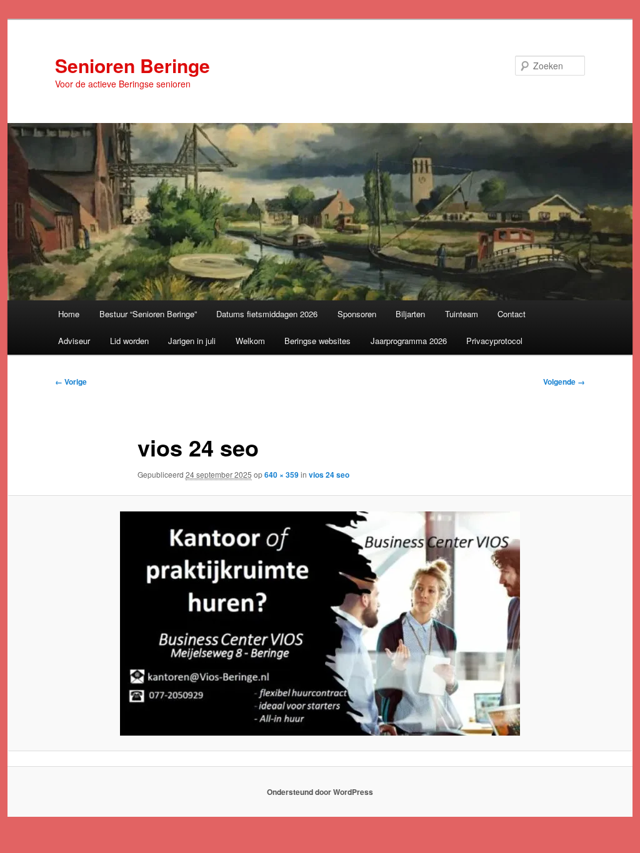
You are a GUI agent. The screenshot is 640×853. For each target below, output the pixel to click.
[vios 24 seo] (320, 623)
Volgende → (564, 381)
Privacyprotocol (494, 341)
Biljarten (410, 314)
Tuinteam (461, 314)
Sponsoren (357, 314)
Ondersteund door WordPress (320, 791)
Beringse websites (317, 341)
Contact (512, 314)
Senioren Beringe (132, 65)
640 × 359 (281, 474)
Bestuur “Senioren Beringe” (148, 314)
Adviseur (74, 341)
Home (68, 314)
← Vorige (71, 381)
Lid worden (129, 341)
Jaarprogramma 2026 (409, 341)
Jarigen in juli (192, 341)
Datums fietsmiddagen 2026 (267, 314)
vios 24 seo (329, 474)
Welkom (250, 341)
